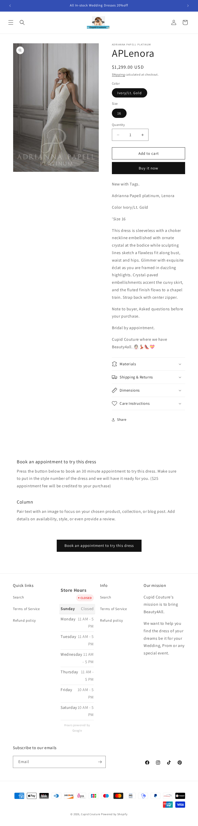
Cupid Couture (90, 814)
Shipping (118, 74)
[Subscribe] (99, 762)
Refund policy (24, 620)
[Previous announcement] (10, 5)
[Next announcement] (188, 5)
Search (18, 597)
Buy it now (148, 168)
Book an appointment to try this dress (99, 545)
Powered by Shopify (114, 814)
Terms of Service (26, 608)
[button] (10, 22)
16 (119, 113)
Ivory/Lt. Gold (129, 93)
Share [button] (122, 419)
